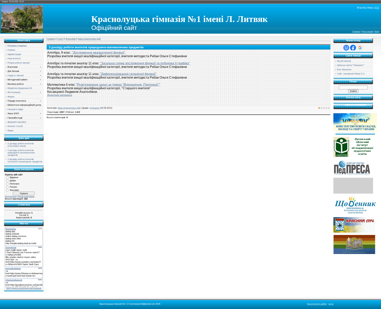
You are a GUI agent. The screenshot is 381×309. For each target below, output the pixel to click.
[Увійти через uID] (346, 48)
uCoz (331, 304)
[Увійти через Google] (360, 48)
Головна (356, 31)
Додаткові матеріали (59, 95)
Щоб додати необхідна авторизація (23, 288)
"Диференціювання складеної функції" (128, 74)
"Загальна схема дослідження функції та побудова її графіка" (145, 63)
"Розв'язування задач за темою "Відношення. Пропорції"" (118, 84)
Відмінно (14, 177)
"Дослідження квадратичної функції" (99, 52)
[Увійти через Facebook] (353, 48)
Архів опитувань (26, 196)
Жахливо (14, 190)
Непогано (14, 184)
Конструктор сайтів (316, 304)
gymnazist (94, 108)
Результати (10, 196)
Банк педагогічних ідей (89, 39)
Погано (13, 187)
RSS (377, 8)
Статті (60, 39)
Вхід (377, 31)
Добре (13, 180)
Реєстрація (367, 31)
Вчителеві (71, 39)
